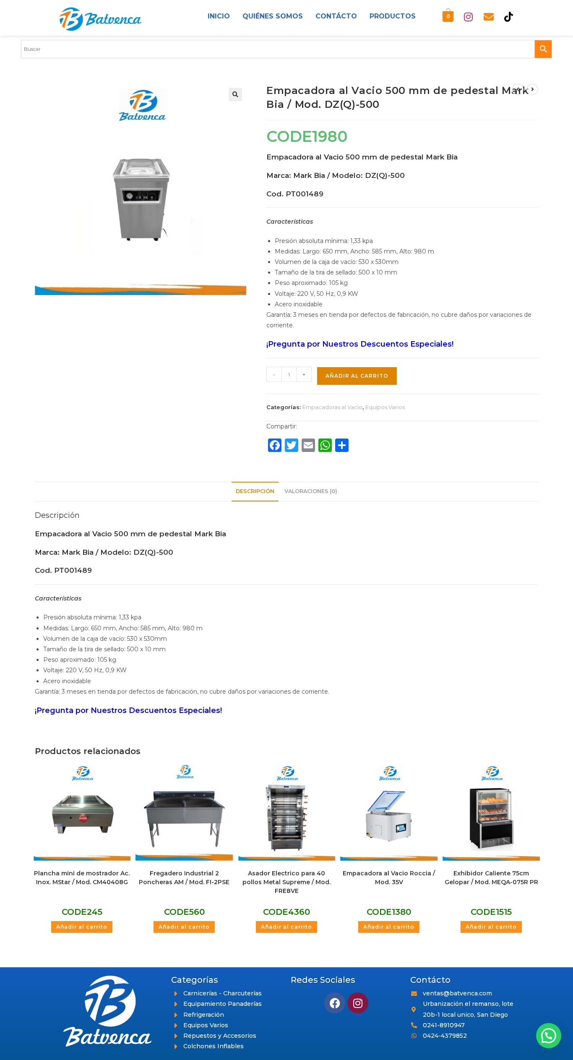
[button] (235, 94)
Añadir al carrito (357, 376)
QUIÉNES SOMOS (272, 16)
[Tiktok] (509, 17)
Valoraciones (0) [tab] (310, 491)
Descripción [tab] (255, 491)
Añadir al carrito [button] (81, 927)
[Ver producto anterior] (518, 89)
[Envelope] (489, 17)
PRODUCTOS (393, 16)
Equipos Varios (385, 407)
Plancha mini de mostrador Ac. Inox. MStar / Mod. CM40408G (82, 877)
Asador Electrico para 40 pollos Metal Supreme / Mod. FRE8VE (286, 882)
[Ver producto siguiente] (532, 89)
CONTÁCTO (336, 16)
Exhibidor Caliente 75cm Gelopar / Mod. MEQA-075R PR (491, 877)
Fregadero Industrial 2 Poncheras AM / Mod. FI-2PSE (184, 877)
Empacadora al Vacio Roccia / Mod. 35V (389, 877)
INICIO (219, 16)
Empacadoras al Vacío (332, 407)
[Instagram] (468, 17)
